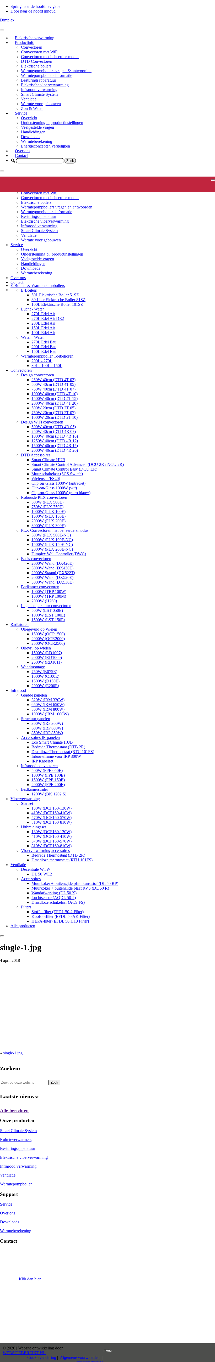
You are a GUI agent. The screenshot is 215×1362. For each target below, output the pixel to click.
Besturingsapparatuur (38, 80)
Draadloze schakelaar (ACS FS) (58, 902)
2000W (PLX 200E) (48, 521)
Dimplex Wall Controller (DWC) (58, 554)
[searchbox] (40, 160)
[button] (13, 160)
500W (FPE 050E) (47, 770)
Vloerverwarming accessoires (45, 850)
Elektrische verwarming (34, 38)
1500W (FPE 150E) (48, 780)
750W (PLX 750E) (47, 507)
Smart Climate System (39, 94)
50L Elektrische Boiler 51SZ (55, 295)
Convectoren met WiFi (39, 52)
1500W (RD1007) (46, 653)
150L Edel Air (43, 328)
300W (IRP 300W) (47, 723)
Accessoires (31, 879)
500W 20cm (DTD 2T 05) (53, 408)
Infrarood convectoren (39, 766)
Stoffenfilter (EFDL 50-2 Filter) (57, 911)
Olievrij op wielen (36, 648)
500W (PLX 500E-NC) (51, 535)
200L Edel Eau (43, 346)
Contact (21, 155)
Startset (27, 803)
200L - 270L (41, 361)
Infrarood (18, 690)
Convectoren (31, 47)
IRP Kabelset (42, 761)
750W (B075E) (44, 671)
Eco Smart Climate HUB (52, 742)
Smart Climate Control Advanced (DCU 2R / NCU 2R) (77, 464)
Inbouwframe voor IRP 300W (56, 756)
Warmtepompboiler (16, 1184)
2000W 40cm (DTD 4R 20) (54, 450)
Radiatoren (19, 624)
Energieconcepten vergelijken (45, 146)
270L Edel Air (43, 314)
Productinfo (24, 42)
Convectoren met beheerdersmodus (50, 56)
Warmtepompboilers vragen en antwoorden (56, 207)
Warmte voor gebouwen (41, 103)
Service (21, 113)
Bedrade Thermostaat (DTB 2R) (58, 747)
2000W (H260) (44, 601)
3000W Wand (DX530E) (52, 582)
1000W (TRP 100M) (48, 596)
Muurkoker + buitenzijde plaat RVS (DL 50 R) (70, 888)
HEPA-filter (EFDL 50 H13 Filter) (60, 921)
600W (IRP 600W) (47, 728)
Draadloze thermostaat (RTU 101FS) (62, 860)
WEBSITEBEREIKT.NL (24, 1352)
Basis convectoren (36, 558)
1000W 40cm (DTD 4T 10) (54, 394)
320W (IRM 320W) (47, 700)
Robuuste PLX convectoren (44, 497)
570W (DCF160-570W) (51, 817)
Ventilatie (28, 99)
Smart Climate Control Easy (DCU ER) (64, 469)
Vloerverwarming (25, 798)
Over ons (22, 151)
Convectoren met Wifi (39, 193)
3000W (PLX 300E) (48, 525)
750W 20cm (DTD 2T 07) (53, 412)
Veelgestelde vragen (37, 127)
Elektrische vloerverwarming (45, 85)
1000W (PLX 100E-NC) (52, 540)
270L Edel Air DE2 (47, 318)
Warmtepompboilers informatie (46, 75)
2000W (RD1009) (46, 657)
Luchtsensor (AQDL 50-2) (53, 897)
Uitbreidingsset (33, 827)
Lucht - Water (32, 309)
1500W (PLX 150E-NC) (52, 544)
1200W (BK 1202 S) (48, 794)
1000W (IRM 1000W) (50, 714)
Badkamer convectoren (40, 587)
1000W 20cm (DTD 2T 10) (54, 417)
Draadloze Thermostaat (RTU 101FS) (62, 751)
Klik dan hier (29, 1279)
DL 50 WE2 (41, 874)
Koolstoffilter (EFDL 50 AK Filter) (60, 916)
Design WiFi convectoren (42, 422)
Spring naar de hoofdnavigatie (35, 6)
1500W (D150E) (45, 681)
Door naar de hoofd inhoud (33, 11)
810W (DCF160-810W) (51, 822)
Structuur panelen (35, 718)
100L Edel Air (43, 332)
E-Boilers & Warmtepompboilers (37, 285)
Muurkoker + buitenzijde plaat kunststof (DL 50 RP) (74, 883)
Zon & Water (32, 108)
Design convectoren (37, 375)
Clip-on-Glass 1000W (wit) (54, 488)
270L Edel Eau (43, 342)
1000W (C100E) (45, 676)
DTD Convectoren (36, 61)
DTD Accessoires (35, 455)
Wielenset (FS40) (45, 478)
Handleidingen (33, 132)
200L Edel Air (43, 323)
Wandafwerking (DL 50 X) (54, 893)
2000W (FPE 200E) (48, 784)
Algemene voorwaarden (80, 1357)
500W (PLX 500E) (47, 502)
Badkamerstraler (34, 789)
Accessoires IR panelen (40, 737)
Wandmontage (33, 667)
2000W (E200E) (45, 685)
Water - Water (32, 337)
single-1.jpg (13, 1053)
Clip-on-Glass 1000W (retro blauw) (60, 492)
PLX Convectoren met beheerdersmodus (54, 530)
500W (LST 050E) (47, 610)
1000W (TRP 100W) (48, 591)
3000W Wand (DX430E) (52, 568)
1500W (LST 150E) (48, 620)
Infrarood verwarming (39, 89)
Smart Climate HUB (48, 459)
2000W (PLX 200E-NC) (52, 549)
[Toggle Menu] (2, 30)
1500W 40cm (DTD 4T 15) (54, 398)
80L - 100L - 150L (46, 365)
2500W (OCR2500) (48, 643)
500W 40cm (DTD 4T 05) (53, 384)
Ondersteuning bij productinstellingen (52, 122)
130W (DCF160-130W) (51, 808)
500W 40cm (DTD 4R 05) (53, 427)
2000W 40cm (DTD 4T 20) (54, 403)
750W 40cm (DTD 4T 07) (53, 389)
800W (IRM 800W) (47, 709)
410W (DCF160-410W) (51, 813)
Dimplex (7, 20)
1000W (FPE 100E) (48, 775)
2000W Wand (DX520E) (52, 577)
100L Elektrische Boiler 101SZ (57, 304)
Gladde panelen (34, 695)
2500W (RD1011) (46, 662)
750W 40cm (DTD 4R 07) (53, 431)
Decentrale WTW (35, 869)
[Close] (2, 171)
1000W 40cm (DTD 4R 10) (54, 436)
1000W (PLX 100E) (48, 511)
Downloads (30, 136)
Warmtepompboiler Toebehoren (47, 356)
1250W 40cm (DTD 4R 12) (54, 441)
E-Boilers (29, 290)
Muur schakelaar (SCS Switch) (57, 474)
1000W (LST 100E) (48, 615)
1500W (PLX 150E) (48, 516)
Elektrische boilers (36, 66)
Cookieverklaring (41, 1357)
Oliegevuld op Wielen (39, 629)
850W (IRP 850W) (47, 733)
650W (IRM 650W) (47, 704)
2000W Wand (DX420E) (52, 563)
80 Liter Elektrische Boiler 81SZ (58, 299)
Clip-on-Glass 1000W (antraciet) (58, 483)
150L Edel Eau (43, 351)
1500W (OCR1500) (48, 634)
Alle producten (22, 926)
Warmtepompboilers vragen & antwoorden (56, 71)
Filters (26, 907)
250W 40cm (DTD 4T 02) (53, 379)
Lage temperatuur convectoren (46, 605)
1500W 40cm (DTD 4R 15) (54, 445)
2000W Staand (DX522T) (53, 572)
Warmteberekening (36, 141)
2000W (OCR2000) (48, 638)
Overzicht (29, 118)
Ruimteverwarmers (15, 1139)
